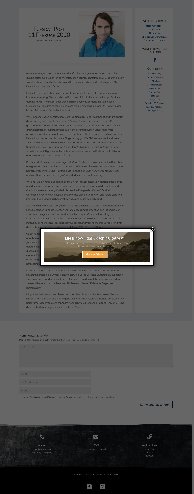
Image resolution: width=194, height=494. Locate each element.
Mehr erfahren (94, 254)
